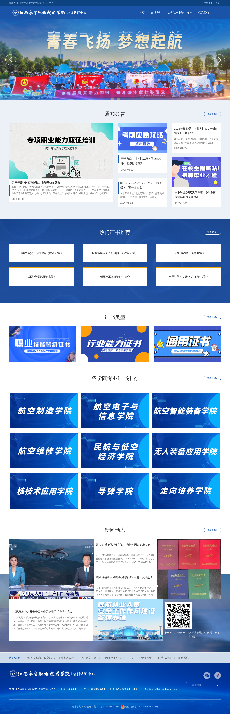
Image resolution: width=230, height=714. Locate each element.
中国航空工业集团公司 (116, 657)
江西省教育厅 (66, 657)
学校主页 (208, 3)
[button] (10, 59)
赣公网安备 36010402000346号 (141, 706)
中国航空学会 (88, 657)
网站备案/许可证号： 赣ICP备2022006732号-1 (96, 706)
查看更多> (212, 114)
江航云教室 (165, 657)
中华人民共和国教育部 (38, 657)
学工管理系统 (144, 657)
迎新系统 (183, 657)
